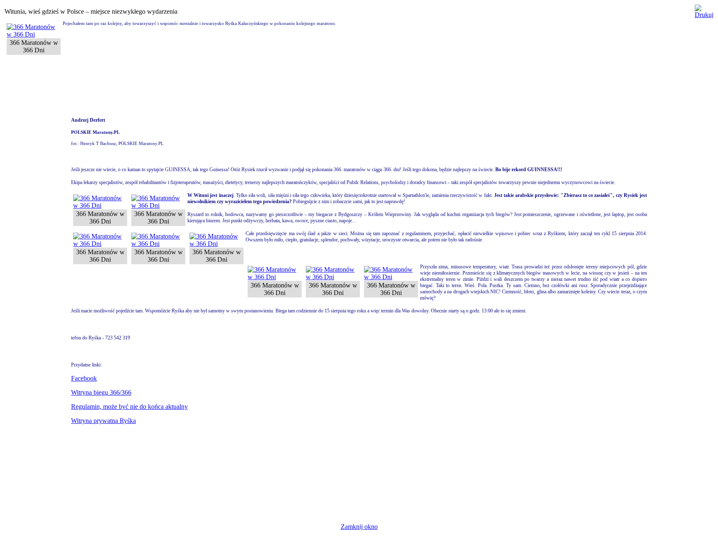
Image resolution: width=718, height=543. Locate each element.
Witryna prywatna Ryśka (103, 420)
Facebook (84, 378)
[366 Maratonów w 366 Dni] (34, 34)
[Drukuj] (704, 9)
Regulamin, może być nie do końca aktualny (129, 406)
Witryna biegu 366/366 (101, 392)
